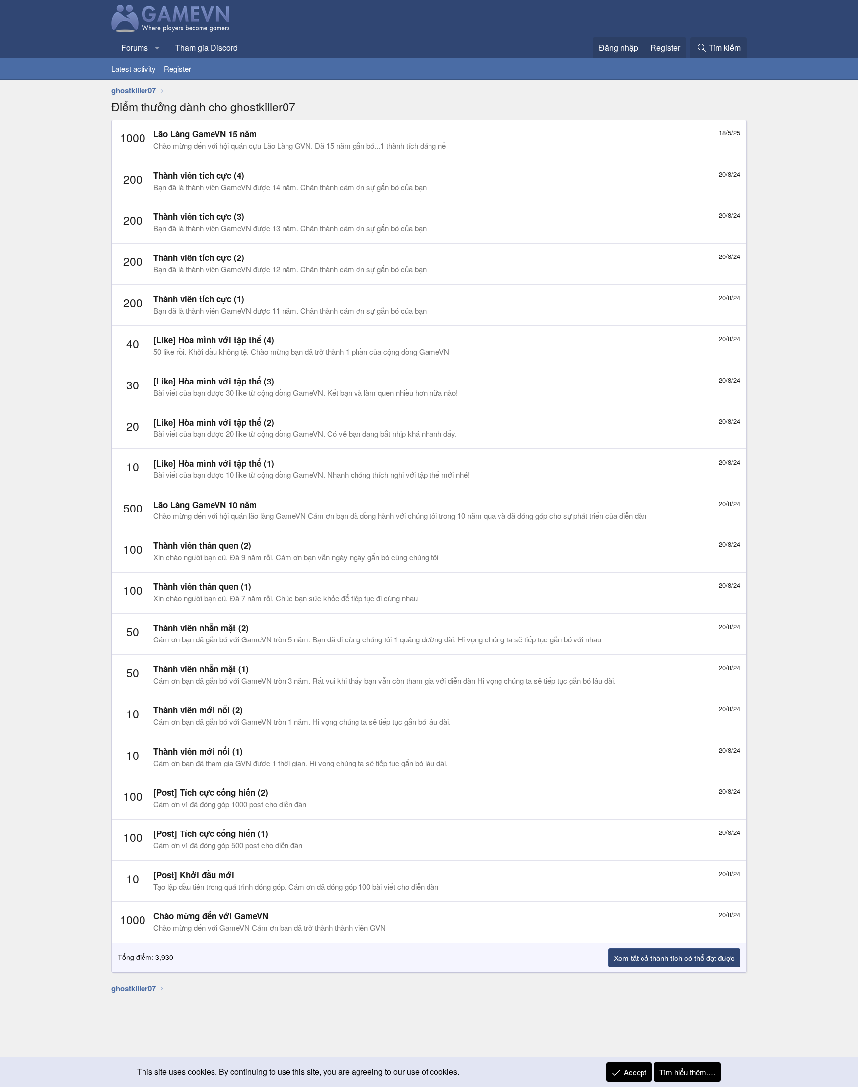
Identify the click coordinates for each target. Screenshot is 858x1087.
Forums (134, 47)
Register (177, 69)
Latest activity (133, 69)
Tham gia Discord (206, 47)
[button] (157, 47)
